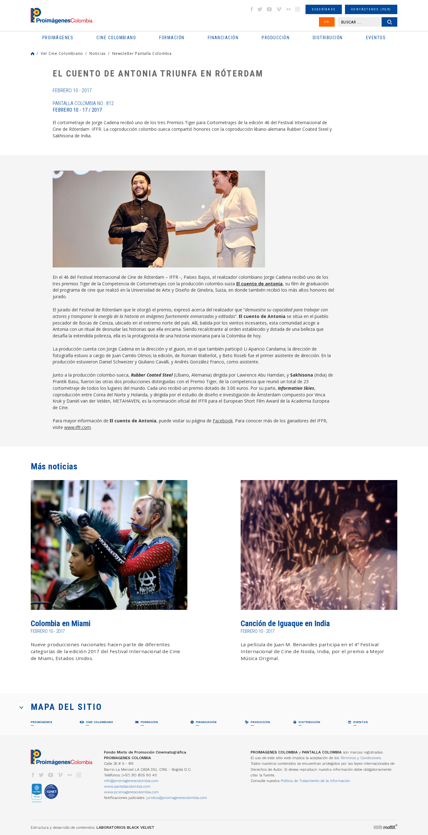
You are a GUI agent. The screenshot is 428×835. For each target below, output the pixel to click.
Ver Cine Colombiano (62, 53)
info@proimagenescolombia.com (131, 781)
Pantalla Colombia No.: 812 (83, 106)
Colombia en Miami (61, 623)
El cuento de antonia (259, 284)
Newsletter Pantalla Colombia (142, 53)
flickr (288, 9)
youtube (269, 9)
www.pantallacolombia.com (127, 786)
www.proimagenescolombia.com (131, 792)
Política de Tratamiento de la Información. (316, 781)
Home (32, 53)
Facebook (223, 421)
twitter (260, 9)
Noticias (97, 53)
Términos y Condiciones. (361, 758)
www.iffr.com (77, 427)
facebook (251, 9)
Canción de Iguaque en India (285, 623)
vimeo (279, 9)
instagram (298, 9)
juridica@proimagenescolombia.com (176, 797)
